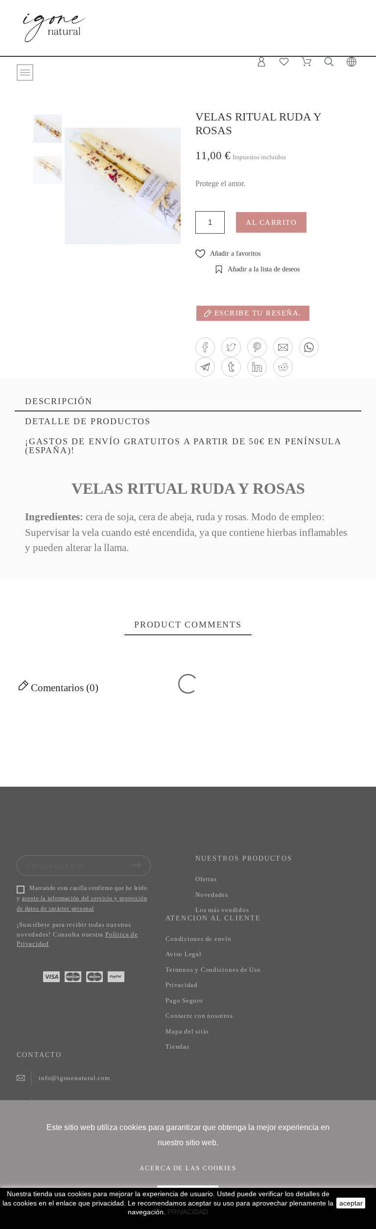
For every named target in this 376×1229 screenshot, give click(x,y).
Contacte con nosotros (199, 1015)
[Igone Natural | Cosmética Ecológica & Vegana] (54, 27)
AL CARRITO (271, 222)
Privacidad (181, 984)
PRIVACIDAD (187, 1212)
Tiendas (177, 1046)
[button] (205, 347)
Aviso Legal (183, 954)
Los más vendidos (222, 910)
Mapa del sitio (187, 1031)
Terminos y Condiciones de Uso (213, 969)
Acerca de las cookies (188, 1168)
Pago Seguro (184, 1000)
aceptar (351, 1203)
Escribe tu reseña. (257, 313)
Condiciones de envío (198, 938)
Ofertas (205, 879)
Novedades (211, 894)
